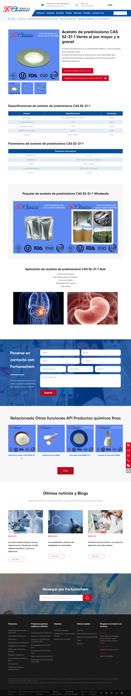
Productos (40, 13)
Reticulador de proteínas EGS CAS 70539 (42, 661)
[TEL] (128, 460)
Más (65, 470)
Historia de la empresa (62, 639)
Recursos (77, 13)
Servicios (60, 13)
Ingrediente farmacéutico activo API (17, 631)
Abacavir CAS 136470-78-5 (41, 636)
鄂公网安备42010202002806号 (70, 693)
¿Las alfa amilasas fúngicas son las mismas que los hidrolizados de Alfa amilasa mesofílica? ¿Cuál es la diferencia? (23, 547)
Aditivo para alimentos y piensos (17, 650)
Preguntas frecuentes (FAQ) (87, 637)
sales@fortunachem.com (109, 650)
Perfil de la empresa (61, 630)
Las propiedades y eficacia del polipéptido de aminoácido (61, 543)
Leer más (16, 559)
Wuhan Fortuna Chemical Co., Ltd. (27, 693)
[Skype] (128, 445)
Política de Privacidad (93, 693)
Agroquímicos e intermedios (18, 643)
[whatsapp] (128, 455)
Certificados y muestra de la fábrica (64, 635)
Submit (48, 392)
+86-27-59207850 (106, 656)
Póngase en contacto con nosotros (98, 13)
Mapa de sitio (84, 693)
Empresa (50, 13)
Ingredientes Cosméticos (17, 646)
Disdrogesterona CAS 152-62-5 (41, 646)
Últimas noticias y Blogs (65, 493)
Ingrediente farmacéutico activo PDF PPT (85, 78)
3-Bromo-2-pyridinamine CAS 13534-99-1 (40, 641)
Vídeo (79, 640)
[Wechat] (128, 465)
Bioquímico (12, 639)
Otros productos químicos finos (18, 659)
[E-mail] (128, 450)
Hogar (12, 19)
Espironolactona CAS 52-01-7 (42, 656)
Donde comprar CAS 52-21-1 (77, 71)
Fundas (69, 13)
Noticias (87, 13)
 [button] (2, 442)
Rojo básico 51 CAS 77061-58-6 (41, 652)
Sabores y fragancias (16, 655)
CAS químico (13, 664)
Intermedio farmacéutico (17, 636)
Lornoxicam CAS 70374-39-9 (41, 633)
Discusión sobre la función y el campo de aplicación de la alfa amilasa (105, 543)
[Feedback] (128, 470)
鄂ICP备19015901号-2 (56, 693)
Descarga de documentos (87, 634)
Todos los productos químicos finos (15, 668)
